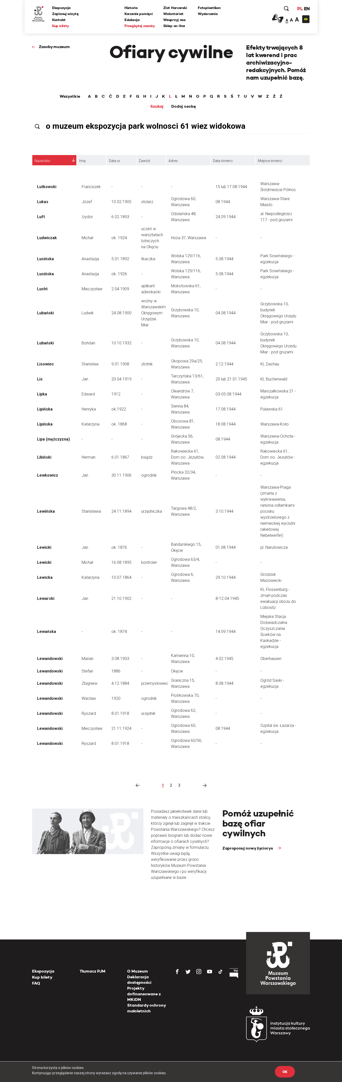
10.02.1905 (121, 201)
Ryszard (89, 713)
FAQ (36, 983)
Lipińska (45, 409)
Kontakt (59, 20)
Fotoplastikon (209, 8)
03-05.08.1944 (228, 394)
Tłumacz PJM (92, 971)
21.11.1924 (121, 728)
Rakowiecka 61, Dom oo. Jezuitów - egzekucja (277, 457)
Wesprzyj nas (174, 20)
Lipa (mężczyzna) (53, 439)
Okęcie (177, 671)
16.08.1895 (121, 562)
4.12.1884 (120, 683)
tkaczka (148, 258)
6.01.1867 (120, 457)
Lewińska (46, 511)
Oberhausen (270, 658)
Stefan (87, 671)
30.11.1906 (121, 475)
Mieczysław (92, 289)
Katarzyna (90, 424)
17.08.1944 (226, 409)
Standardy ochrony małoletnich (146, 1008)
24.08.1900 (121, 313)
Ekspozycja (61, 8)
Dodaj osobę (183, 106)
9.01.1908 (120, 364)
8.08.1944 (224, 683)
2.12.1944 (224, 364)
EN (307, 9)
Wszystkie (70, 96)
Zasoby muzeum (54, 46)
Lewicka (45, 577)
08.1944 (223, 201)
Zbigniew (89, 683)
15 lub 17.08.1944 (231, 186)
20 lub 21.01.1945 (231, 379)
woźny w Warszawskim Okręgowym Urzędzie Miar (153, 313)
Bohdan (88, 343)
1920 (115, 698)
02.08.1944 (226, 457)
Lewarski (45, 598)
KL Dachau (269, 364)
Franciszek (91, 186)
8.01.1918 (120, 713)
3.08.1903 (120, 658)
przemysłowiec (154, 683)
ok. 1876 (119, 547)
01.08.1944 (226, 547)
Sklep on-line (174, 26)
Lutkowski (46, 186)
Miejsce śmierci (270, 161)
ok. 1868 (119, 424)
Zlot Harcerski (175, 8)
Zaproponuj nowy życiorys (248, 848)
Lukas (42, 201)
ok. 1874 (119, 631)
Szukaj (156, 106)
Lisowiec (45, 364)
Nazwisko (42, 161)
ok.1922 (118, 409)
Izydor (87, 216)
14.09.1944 (226, 631)
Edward (88, 394)
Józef (87, 201)
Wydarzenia (208, 14)
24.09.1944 (226, 216)
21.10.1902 (121, 598)
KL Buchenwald (273, 379)
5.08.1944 (224, 258)
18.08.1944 (226, 424)
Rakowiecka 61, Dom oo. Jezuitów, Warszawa (187, 457)
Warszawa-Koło (274, 424)
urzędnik (148, 713)
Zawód (144, 161)
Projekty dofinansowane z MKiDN (144, 994)
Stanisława (91, 511)
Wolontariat (173, 14)
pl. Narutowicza (274, 547)
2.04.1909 (120, 289)
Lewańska (46, 631)
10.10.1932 (121, 343)
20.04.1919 (121, 379)
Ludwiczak (47, 237)
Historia (131, 8)
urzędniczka (151, 511)
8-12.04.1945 (227, 598)
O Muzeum (137, 971)
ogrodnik (149, 475)
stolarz (147, 201)
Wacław (89, 698)
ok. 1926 (119, 274)
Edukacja (132, 20)
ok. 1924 (119, 237)
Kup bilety (60, 26)
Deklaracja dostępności (139, 979)
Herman (88, 457)
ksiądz (146, 457)
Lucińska (45, 258)
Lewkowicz (47, 475)
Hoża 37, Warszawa (188, 237)
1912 (115, 394)
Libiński (44, 457)
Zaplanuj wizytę (65, 14)
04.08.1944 (226, 313)
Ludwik (88, 313)
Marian (87, 658)
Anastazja (90, 258)
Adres (173, 161)
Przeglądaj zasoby (139, 26)
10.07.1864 (121, 577)
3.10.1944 (224, 511)
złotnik (147, 364)
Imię (82, 161)
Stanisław (90, 364)
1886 (115, 671)
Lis (40, 379)
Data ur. (115, 161)
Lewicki (44, 547)
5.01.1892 (120, 258)
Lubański (45, 313)
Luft (41, 216)
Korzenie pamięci (138, 14)
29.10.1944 (226, 577)
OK (284, 1071)
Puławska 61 (271, 409)
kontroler (149, 562)
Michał (87, 237)
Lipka (42, 394)
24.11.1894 (121, 511)
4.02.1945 (224, 658)
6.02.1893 (120, 216)
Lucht (42, 289)
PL (300, 9)
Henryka (89, 409)
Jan (85, 379)
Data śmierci (223, 161)
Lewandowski (50, 658)
